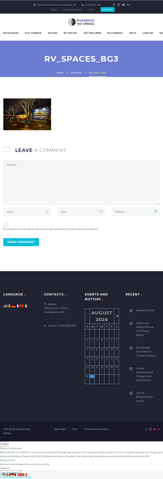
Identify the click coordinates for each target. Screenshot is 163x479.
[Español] (9, 305)
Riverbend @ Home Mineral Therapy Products (146, 351)
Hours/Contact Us (73, 9)
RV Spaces (70, 33)
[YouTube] (123, 4)
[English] (5, 305)
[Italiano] (26, 305)
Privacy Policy (7, 477)
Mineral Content (145, 310)
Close (4, 443)
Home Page (59, 429)
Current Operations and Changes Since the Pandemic (144, 374)
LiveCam (147, 33)
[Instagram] (118, 4)
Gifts (132, 33)
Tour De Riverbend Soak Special (144, 396)
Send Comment (21, 242)
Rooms (52, 33)
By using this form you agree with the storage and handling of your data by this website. (51, 229)
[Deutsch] (14, 305)
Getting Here (92, 33)
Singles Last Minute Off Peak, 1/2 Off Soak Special (145, 328)
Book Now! (10, 33)
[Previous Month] (87, 316)
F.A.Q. (91, 9)
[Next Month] (116, 316)
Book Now (107, 9)
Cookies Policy (23, 477)
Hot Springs (33, 33)
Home (54, 9)
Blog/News (115, 33)
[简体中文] (22, 305)
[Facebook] (113, 4)
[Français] (18, 305)
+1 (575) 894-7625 (93, 4)
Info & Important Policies (96, 429)
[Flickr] (128, 4)
